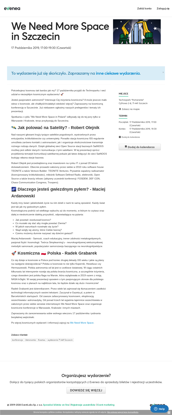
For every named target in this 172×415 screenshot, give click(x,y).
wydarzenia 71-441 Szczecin (60, 340)
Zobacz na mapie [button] (130, 109)
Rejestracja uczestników (83, 404)
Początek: (124, 122)
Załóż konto (144, 8)
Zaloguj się (163, 8)
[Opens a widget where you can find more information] (159, 409)
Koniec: (122, 128)
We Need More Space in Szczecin (60, 31)
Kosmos (41, 340)
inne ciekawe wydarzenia (118, 73)
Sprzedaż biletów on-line (56, 404)
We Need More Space (82, 322)
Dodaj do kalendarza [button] (130, 137)
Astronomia (30, 340)
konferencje (17, 340)
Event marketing (106, 404)
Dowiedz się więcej (86, 390)
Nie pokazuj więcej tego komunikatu (122, 412)
